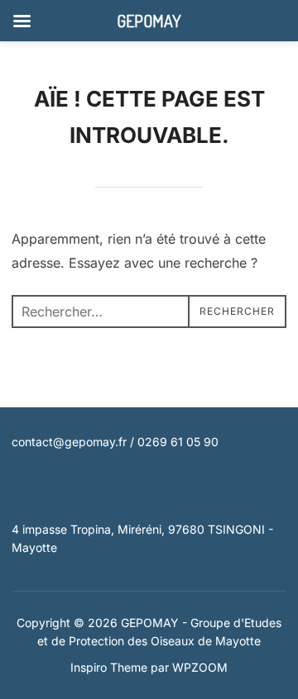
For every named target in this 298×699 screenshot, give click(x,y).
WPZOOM (200, 667)
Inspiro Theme (108, 667)
